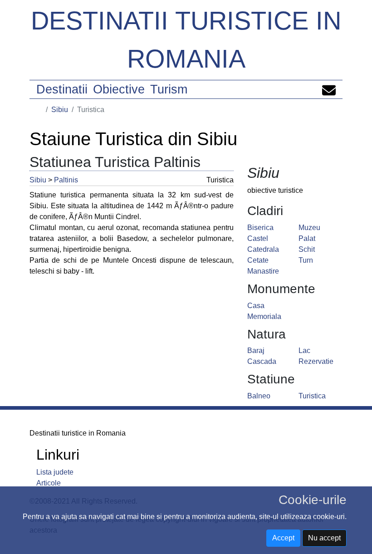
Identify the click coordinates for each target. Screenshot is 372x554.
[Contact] (329, 89)
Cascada (261, 361)
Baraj (255, 350)
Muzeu (309, 227)
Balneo (258, 396)
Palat (307, 238)
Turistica (312, 396)
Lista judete (54, 472)
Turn (306, 260)
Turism (168, 89)
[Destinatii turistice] (39, 109)
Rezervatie (316, 361)
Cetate (258, 260)
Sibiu (59, 109)
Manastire (263, 271)
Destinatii (62, 89)
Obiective (119, 89)
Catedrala (263, 249)
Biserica (260, 227)
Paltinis (66, 180)
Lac (304, 350)
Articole (48, 483)
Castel (257, 238)
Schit (307, 249)
